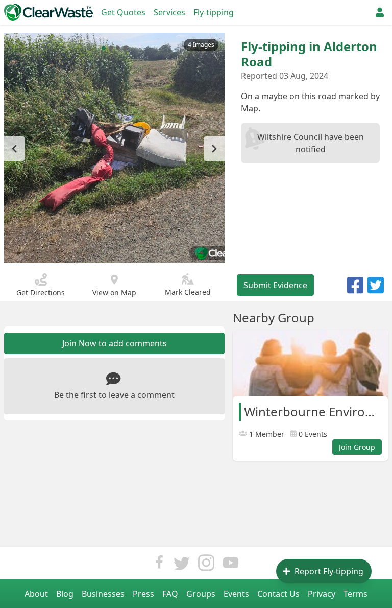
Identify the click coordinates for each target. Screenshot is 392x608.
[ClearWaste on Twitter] (182, 565)
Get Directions (40, 292)
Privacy (321, 593)
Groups (200, 593)
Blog (65, 593)
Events (236, 593)
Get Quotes (123, 12)
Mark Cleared (188, 292)
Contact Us (278, 593)
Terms (356, 593)
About (36, 593)
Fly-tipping (213, 12)
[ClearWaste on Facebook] (159, 565)
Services (169, 12)
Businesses (103, 593)
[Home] (48, 12)
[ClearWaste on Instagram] (206, 565)
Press (143, 593)
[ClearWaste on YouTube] (231, 565)
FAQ (170, 593)
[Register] (380, 12)
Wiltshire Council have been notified (310, 143)
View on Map (114, 292)
